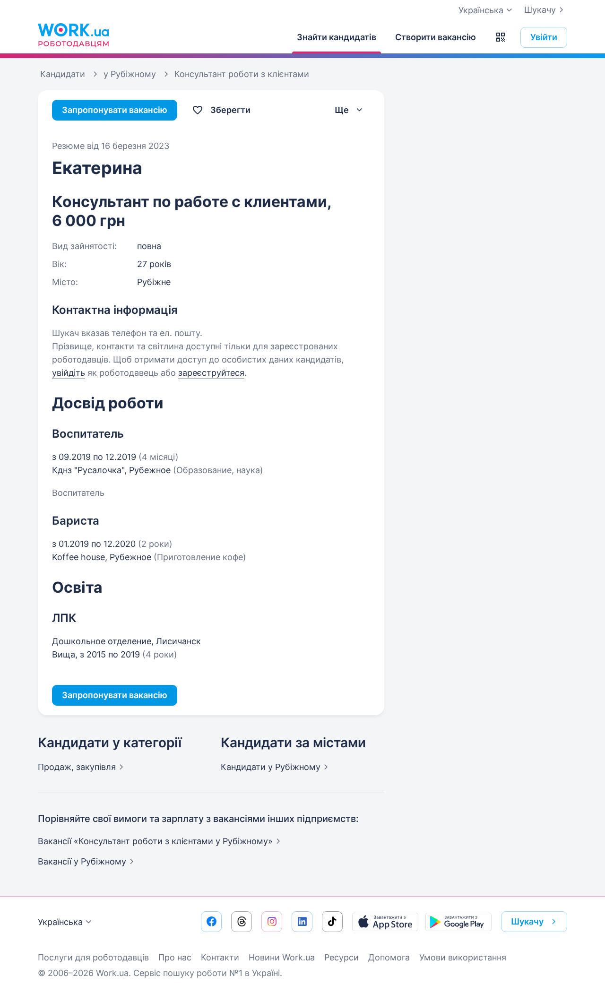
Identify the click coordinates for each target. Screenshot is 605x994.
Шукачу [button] (527, 921)
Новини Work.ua (282, 957)
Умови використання (462, 957)
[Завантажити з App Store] (385, 921)
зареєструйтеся (211, 373)
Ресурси (341, 957)
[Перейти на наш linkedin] (302, 921)
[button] (500, 37)
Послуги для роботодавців (93, 957)
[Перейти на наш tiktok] (332, 921)
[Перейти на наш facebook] (211, 921)
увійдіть (68, 373)
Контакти (220, 957)
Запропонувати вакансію (114, 110)
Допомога (389, 957)
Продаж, (77, 767)
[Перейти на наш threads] (241, 921)
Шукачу (540, 10)
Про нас (174, 957)
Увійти (543, 37)
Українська (60, 922)
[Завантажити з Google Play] (458, 921)
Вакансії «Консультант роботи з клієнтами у (155, 841)
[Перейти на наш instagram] (271, 921)
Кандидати (270, 767)
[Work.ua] (73, 35)
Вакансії (82, 861)
